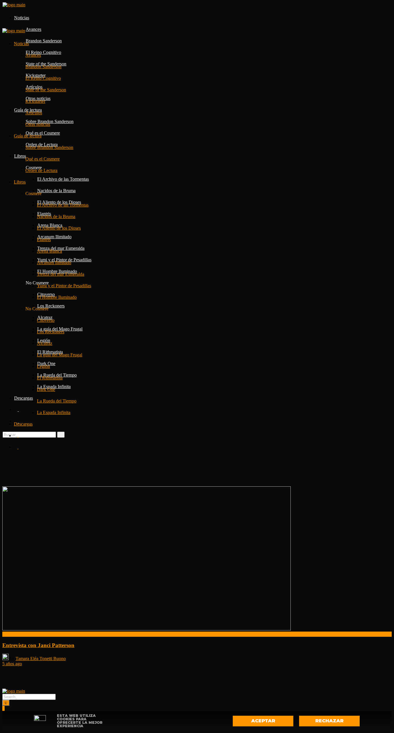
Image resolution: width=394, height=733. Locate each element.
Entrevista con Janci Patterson (38, 645)
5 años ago (12, 663)
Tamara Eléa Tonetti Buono (41, 658)
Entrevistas (12, 634)
